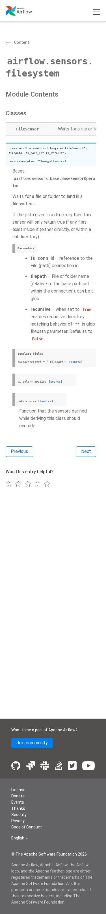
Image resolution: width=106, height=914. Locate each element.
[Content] (9, 42)
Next (86, 451)
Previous (19, 451)
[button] (19, 838)
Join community (32, 742)
